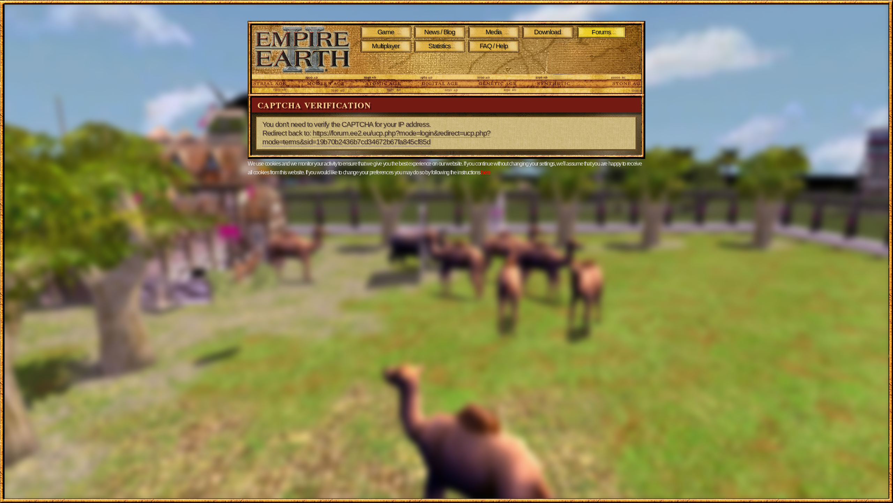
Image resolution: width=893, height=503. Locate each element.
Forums (601, 32)
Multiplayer (385, 46)
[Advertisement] (494, 63)
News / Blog (439, 32)
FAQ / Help (494, 46)
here (485, 172)
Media (494, 32)
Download (547, 32)
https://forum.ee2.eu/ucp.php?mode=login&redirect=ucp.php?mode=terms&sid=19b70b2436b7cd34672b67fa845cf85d (376, 137)
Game (385, 32)
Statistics (439, 46)
